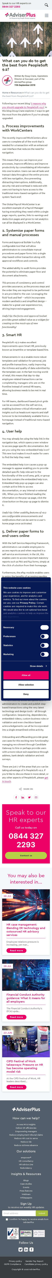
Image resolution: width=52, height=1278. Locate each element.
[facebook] (31, 1249)
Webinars (26, 1194)
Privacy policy (15, 1261)
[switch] (44, 636)
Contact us (26, 855)
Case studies (26, 1184)
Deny (26, 694)
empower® (26, 1157)
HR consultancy (26, 1161)
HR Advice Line (26, 1164)
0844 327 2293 (11, 6)
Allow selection (26, 684)
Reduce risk (26, 1141)
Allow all (26, 675)
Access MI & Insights (26, 1124)
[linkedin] (26, 1249)
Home (5, 92)
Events (26, 1187)
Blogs (26, 1180)
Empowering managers (26, 1131)
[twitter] (20, 1249)
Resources (16, 92)
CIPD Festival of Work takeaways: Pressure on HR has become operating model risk (26, 1059)
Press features (26, 1190)
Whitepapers (26, 1197)
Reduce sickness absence (26, 1145)
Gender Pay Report (34, 1261)
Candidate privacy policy (36, 1264)
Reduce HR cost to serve (26, 1138)
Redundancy (26, 1168)
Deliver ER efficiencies (26, 1128)
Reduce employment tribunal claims (26, 1135)
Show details (36, 666)
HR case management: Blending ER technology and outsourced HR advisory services (26, 922)
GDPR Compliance (12, 1264)
